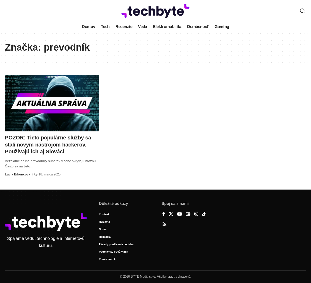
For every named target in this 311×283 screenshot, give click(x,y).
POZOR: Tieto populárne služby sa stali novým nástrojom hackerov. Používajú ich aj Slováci (48, 145)
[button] (302, 11)
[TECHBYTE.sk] (155, 11)
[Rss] (164, 224)
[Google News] (188, 214)
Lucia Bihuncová (17, 174)
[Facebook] (164, 214)
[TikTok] (204, 214)
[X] (171, 214)
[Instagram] (196, 214)
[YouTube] (179, 214)
